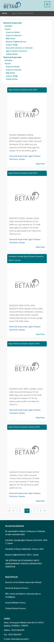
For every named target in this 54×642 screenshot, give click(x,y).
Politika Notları (12, 54)
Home (4, 13)
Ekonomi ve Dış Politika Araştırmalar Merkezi (23, 582)
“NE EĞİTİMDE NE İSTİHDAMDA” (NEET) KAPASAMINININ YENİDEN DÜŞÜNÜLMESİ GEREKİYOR (23, 564)
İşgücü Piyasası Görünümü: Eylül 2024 (23, 173)
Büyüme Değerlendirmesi (16, 42)
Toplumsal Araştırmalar (12, 57)
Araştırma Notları (13, 32)
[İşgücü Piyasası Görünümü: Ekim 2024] (27, 113)
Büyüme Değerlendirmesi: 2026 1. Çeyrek (22, 555)
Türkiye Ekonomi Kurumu (15, 608)
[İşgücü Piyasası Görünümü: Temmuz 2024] (27, 451)
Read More (40, 164)
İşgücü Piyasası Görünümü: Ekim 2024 (23, 90)
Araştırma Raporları (13, 35)
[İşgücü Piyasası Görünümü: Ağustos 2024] (27, 367)
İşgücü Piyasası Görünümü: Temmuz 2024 (24, 427)
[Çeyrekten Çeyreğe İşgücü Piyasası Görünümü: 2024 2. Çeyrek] (27, 284)
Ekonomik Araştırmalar (12, 23)
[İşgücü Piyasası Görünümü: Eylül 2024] (27, 197)
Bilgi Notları (10, 39)
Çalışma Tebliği (11, 45)
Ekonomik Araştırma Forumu (16, 588)
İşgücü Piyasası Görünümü (16, 51)
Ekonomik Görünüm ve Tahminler (19, 48)
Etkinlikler (8, 26)
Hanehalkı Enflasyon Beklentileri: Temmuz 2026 (24, 549)
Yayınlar (8, 29)
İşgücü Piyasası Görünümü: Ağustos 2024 (24, 344)
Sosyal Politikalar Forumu (15, 603)
